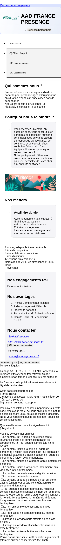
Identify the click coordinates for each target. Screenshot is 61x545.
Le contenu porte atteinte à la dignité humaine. (29, 473)
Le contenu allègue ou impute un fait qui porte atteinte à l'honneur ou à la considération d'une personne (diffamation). (28, 482)
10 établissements (19, 336)
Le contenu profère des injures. (21, 476)
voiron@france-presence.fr (24, 356)
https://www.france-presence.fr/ (25, 342)
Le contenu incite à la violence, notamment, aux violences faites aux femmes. (29, 468)
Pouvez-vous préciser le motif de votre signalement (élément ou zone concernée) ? (29, 538)
